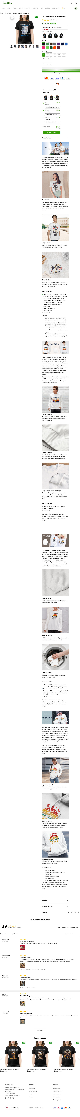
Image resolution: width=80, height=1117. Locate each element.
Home (1, 13)
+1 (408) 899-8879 (10, 1093)
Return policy (56, 1097)
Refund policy (57, 1100)
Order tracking (33, 1091)
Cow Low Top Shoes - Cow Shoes (28, 987)
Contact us (32, 1088)
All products (8, 13)
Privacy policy (57, 1088)
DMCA (30, 1097)
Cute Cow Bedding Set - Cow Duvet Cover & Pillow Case (33, 969)
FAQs (30, 1094)
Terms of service (57, 1091)
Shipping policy (57, 1094)
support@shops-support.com (12, 1095)
